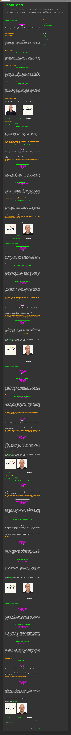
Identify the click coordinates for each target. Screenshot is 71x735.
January (46, 42)
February (46, 41)
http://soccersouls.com (47, 26)
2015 (45, 35)
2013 (45, 46)
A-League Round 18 (11, 366)
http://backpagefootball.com (48, 25)
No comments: (22, 118)
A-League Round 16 (11, 603)
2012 (45, 47)
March (46, 39)
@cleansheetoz (15, 701)
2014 (45, 44)
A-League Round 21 (11, 20)
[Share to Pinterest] (30, 118)
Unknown (45, 19)
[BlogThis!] (27, 118)
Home (21, 720)
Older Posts (37, 720)
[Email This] (26, 118)
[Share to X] (28, 118)
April (45, 36)
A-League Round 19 (11, 243)
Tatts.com (18, 235)
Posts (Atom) (11, 722)
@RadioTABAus (10, 339)
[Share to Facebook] (29, 118)
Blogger (39, 728)
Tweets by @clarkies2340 (46, 30)
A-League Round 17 (11, 478)
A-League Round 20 (11, 124)
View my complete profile (46, 21)
